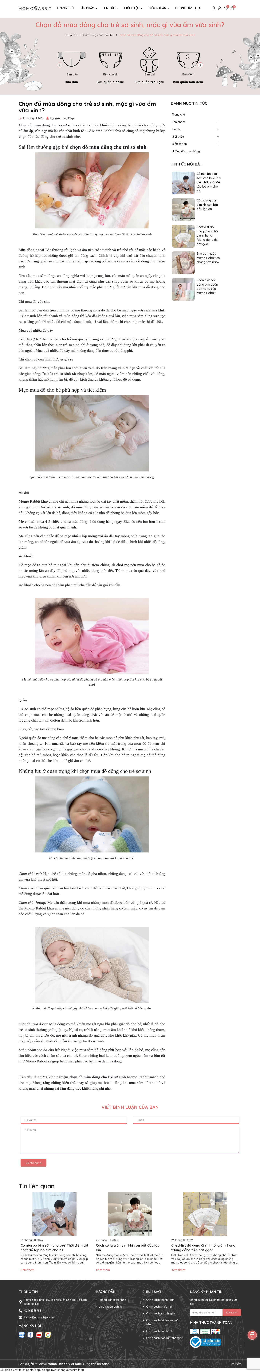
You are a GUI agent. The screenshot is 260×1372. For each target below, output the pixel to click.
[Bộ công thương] (215, 1342)
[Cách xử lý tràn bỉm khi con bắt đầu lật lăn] (183, 209)
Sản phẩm (87, 8)
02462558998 (32, 1310)
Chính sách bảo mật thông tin (164, 1338)
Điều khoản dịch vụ (111, 1306)
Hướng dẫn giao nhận (112, 1299)
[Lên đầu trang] (252, 1349)
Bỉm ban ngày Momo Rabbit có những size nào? (208, 258)
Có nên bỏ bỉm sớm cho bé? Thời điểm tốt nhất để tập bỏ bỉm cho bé (209, 182)
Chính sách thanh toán (160, 1299)
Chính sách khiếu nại (159, 1306)
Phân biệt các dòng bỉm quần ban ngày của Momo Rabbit (207, 286)
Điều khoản (157, 8)
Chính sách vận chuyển (160, 1313)
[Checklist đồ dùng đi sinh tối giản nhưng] (183, 236)
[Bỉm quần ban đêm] (188, 64)
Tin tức (110, 8)
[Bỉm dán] (71, 64)
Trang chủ (65, 8)
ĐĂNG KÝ (232, 1312)
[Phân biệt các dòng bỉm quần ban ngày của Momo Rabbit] (183, 289)
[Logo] (35, 8)
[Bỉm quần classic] (110, 64)
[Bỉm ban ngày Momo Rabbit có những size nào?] (183, 262)
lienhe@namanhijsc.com (39, 1317)
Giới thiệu (132, 8)
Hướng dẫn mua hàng (192, 8)
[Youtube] (39, 1334)
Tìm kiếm (235, 1364)
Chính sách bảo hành (159, 1331)
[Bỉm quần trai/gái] (149, 64)
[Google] (48, 1334)
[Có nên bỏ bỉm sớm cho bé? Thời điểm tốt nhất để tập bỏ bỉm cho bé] (183, 183)
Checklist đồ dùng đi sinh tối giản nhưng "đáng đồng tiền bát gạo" (208, 235)
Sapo (106, 1364)
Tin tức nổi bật (186, 164)
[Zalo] (22, 1334)
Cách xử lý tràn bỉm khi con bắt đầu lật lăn (207, 204)
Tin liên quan (36, 1186)
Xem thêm (27, 1270)
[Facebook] (30, 1334)
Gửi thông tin (33, 1162)
